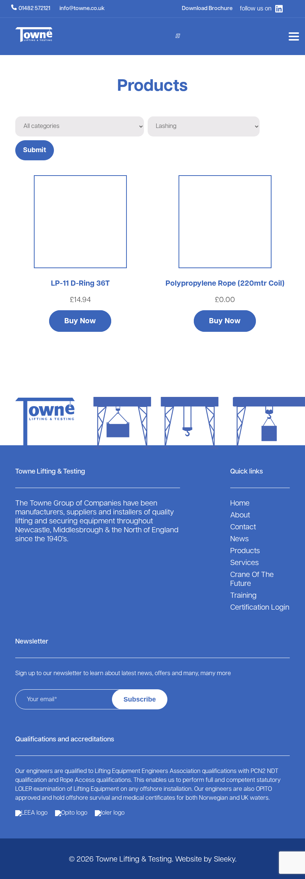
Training (243, 596)
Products (245, 551)
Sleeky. (225, 859)
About (240, 515)
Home (240, 503)
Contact (243, 527)
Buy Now (80, 321)
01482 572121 (34, 9)
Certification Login (259, 608)
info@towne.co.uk (82, 9)
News (239, 539)
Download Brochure (207, 9)
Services (244, 563)
